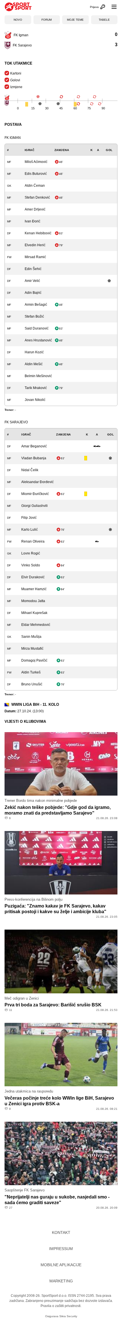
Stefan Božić (34, 316)
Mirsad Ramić (35, 257)
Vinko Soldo (30, 565)
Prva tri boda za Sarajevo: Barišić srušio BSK (53, 1004)
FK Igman (13, 138)
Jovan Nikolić (35, 400)
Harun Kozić (34, 352)
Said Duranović (37, 328)
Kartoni (15, 73)
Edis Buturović (36, 174)
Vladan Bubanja (33, 458)
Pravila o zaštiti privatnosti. (61, 1306)
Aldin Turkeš (31, 672)
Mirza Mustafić (32, 649)
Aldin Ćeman (35, 186)
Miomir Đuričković (35, 494)
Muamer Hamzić (34, 589)
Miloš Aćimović (36, 162)
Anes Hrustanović (38, 340)
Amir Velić (32, 281)
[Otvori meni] (111, 7)
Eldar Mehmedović (35, 625)
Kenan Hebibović (38, 233)
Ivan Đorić (32, 221)
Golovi (15, 80)
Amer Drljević (35, 209)
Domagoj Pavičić (34, 660)
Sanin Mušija (31, 637)
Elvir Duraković (33, 577)
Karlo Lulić (29, 530)
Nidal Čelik (29, 470)
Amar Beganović (34, 446)
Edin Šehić (33, 269)
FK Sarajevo (16, 422)
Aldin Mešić (34, 364)
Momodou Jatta (33, 601)
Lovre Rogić (30, 553)
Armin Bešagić (36, 305)
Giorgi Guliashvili (34, 506)
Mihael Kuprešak (34, 613)
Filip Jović (29, 518)
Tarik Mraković (36, 388)
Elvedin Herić (35, 245)
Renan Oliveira (33, 541)
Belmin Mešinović (38, 376)
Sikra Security (68, 1316)
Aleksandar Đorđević (37, 482)
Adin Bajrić (33, 293)
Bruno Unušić (31, 684)
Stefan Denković (37, 197)
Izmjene (16, 87)
